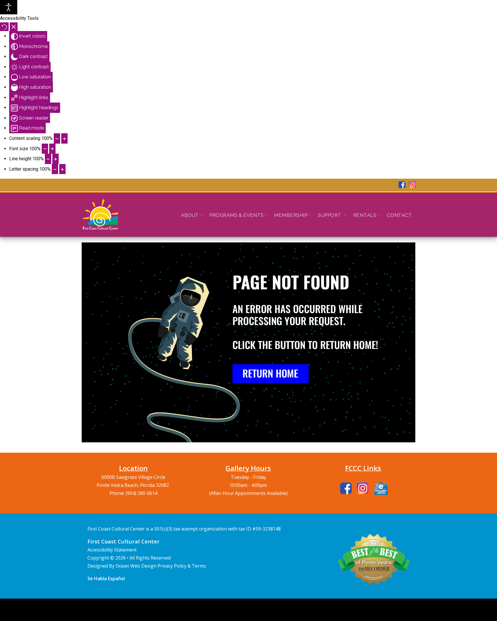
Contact (399, 215)
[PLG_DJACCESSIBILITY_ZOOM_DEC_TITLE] (57, 138)
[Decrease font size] (45, 149)
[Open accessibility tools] (8, 7)
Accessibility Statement (112, 550)
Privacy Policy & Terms (182, 566)
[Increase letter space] (62, 169)
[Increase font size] (52, 149)
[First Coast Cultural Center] (100, 214)
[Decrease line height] (48, 159)
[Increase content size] (64, 138)
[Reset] (4, 26)
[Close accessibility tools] (14, 26)
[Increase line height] (55, 159)
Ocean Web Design (137, 566)
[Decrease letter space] (55, 169)
